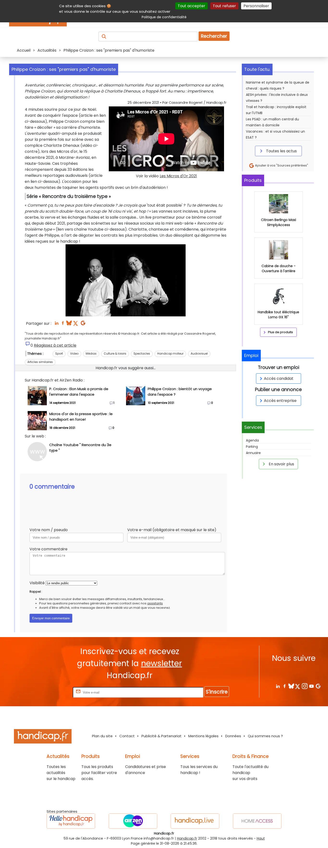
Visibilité (37, 583)
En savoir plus (281, 464)
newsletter (161, 663)
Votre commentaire (48, 549)
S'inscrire (217, 691)
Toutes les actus (281, 151)
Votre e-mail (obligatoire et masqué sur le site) (171, 530)
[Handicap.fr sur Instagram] (304, 686)
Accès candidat (278, 378)
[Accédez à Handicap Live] (195, 821)
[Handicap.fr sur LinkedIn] (277, 686)
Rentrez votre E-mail (52, 692)
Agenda (252, 440)
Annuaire (253, 452)
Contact (127, 735)
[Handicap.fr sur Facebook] (284, 686)
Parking (252, 446)
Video (74, 353)
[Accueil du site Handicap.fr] (43, 737)
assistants (155, 603)
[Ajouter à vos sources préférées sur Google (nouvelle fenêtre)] (83, 324)
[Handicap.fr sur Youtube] (311, 686)
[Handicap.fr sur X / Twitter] (298, 686)
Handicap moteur (170, 353)
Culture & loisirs (115, 353)
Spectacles (142, 353)
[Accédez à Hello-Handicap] (71, 821)
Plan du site (102, 735)
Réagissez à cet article (55, 345)
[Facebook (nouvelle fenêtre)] (63, 324)
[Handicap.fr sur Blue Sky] (291, 686)
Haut (261, 838)
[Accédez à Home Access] (257, 821)
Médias (91, 353)
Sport (59, 353)
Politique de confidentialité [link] (164, 17)
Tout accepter (191, 6)
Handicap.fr (187, 838)
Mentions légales (203, 735)
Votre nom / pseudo (49, 530)
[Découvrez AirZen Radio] (133, 821)
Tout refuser (224, 6)
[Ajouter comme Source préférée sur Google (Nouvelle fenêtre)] (318, 686)
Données (233, 735)
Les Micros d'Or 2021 (178, 176)
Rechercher (214, 36)
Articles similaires (40, 362)
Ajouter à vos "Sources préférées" (281, 165)
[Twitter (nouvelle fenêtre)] (76, 324)
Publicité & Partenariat (161, 735)
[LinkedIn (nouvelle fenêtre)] (56, 324)
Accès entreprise (280, 400)
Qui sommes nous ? (265, 735)
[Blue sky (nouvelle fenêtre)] (69, 324)
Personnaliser (256, 6)
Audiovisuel (199, 353)
